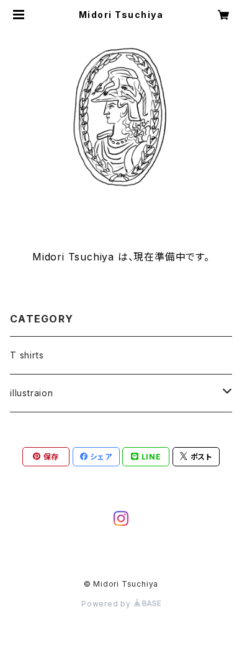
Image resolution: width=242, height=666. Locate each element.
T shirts (26, 355)
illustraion (31, 393)
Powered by (107, 603)
